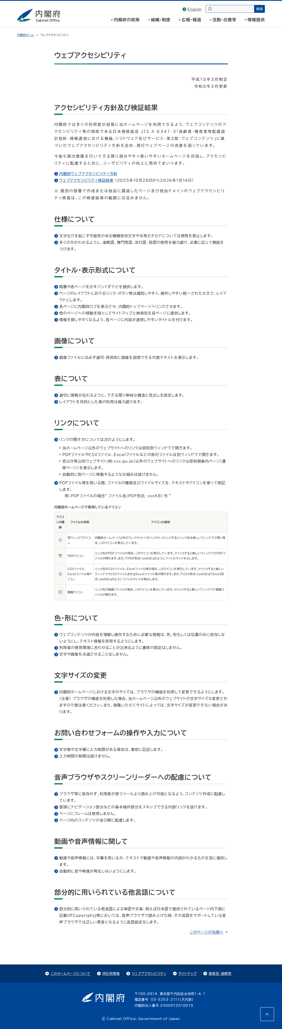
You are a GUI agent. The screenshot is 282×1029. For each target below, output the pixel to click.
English (194, 9)
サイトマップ (187, 973)
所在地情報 (111, 973)
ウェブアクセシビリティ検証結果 (86, 180)
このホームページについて (70, 973)
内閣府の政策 (127, 20)
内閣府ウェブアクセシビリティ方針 (88, 173)
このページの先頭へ (207, 932)
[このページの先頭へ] (267, 1014)
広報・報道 (191, 20)
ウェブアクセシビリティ (149, 973)
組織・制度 (161, 20)
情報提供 (256, 20)
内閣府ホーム (25, 35)
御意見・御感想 (220, 973)
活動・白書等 (224, 20)
